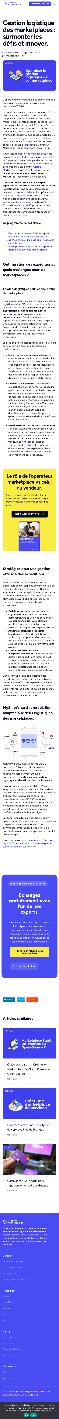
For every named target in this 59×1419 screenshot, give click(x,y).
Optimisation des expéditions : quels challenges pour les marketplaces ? (28, 235)
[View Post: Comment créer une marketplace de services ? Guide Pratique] (29, 1103)
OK (26, 1415)
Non (33, 1415)
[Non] (55, 1410)
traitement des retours (21, 445)
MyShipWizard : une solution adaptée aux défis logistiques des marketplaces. (31, 248)
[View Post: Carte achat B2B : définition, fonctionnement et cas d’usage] (29, 1159)
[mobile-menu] (54, 3)
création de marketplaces (31, 153)
